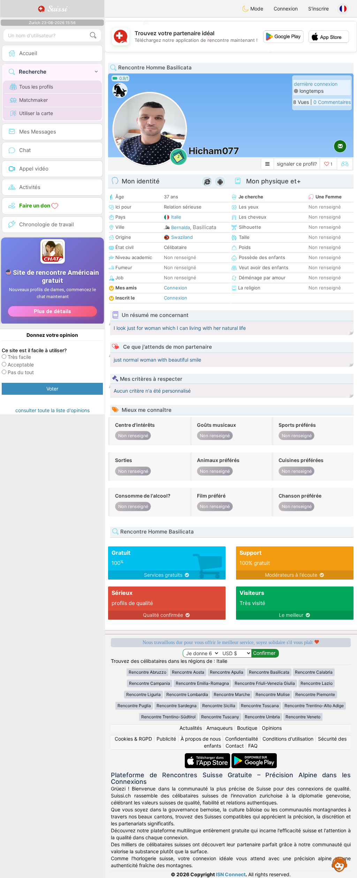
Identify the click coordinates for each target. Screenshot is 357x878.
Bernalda (180, 227)
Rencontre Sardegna (177, 705)
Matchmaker (33, 100)
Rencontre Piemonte (315, 694)
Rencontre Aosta (188, 672)
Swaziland (182, 237)
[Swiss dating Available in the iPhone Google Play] (254, 756)
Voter (52, 389)
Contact (235, 746)
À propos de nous (201, 739)
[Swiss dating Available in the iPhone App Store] (208, 756)
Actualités (191, 728)
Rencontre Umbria (262, 716)
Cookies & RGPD (133, 739)
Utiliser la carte (36, 113)
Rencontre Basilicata (269, 672)
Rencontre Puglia (134, 705)
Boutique (247, 728)
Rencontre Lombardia (187, 694)
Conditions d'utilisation (288, 739)
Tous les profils (36, 87)
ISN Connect (230, 874)
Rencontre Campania (149, 683)
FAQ (253, 746)
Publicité (166, 739)
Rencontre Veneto (303, 716)
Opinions (272, 728)
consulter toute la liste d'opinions (52, 410)
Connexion (286, 9)
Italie (176, 217)
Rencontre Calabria (314, 672)
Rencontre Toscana (260, 705)
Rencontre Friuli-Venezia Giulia (265, 683)
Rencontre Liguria (143, 694)
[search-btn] (93, 35)
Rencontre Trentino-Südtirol (168, 716)
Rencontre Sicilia (218, 705)
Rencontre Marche (232, 694)
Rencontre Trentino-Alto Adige (314, 705)
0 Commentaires (332, 102)
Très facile (19, 357)
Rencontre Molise (273, 694)
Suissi (56, 8)
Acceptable (21, 365)
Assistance (340, 864)
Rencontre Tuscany (220, 716)
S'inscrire (318, 9)
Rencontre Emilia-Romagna (202, 683)
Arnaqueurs (219, 728)
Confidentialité (241, 739)
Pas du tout (21, 372)
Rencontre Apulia (226, 672)
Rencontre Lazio (317, 683)
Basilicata (204, 227)
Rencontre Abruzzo (147, 672)
